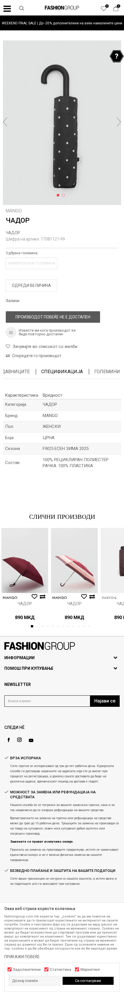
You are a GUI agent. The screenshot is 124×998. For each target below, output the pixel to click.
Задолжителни (27, 969)
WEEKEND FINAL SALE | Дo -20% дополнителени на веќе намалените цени (62, 23)
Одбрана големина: (22, 253)
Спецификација (62, 371)
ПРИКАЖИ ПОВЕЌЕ (22, 956)
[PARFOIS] (109, 597)
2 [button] (64, 195)
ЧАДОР (13, 232)
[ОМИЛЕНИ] (106, 10)
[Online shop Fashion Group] (62, 7)
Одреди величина (31, 285)
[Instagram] (19, 739)
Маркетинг (90, 969)
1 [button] (59, 195)
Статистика (60, 969)
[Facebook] (8, 740)
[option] (62, 23)
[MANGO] (10, 597)
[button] (22, 9)
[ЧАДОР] (24, 560)
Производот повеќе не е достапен (53, 317)
